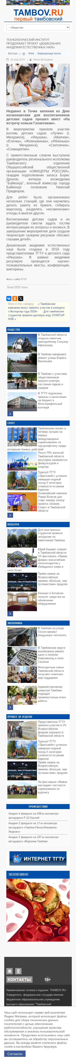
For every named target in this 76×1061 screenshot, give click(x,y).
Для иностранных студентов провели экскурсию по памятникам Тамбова (51, 535)
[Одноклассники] (14, 298)
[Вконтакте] (9, 970)
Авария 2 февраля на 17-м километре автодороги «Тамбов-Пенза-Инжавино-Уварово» (32, 827)
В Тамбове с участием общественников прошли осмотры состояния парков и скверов (52, 380)
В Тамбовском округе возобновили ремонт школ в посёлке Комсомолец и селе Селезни (51, 654)
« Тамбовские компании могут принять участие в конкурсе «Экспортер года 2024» (36, 307)
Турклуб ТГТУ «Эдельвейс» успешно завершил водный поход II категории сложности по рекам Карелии (52, 481)
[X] (20, 298)
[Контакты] (19, 979)
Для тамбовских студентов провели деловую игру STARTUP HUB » (36, 315)
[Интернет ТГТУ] (38, 858)
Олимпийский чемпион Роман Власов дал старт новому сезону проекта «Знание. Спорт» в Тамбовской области (52, 502)
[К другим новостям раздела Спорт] (10, 515)
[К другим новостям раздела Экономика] (10, 707)
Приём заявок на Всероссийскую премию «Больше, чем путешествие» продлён (53, 579)
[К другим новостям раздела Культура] (10, 613)
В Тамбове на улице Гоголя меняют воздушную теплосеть (52, 632)
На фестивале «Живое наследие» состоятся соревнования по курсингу (52, 787)
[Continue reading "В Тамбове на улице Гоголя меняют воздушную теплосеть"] (22, 635)
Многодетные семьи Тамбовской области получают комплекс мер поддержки (51, 672)
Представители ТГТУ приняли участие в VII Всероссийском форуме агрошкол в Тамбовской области (52, 728)
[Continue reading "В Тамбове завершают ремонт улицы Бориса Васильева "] (22, 361)
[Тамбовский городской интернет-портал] (38, 15)
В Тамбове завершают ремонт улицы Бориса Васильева (52, 358)
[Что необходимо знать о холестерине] (38, 910)
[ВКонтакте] (8, 298)
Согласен (14, 1053)
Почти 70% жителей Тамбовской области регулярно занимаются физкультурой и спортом (52, 459)
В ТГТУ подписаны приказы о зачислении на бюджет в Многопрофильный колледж (52, 400)
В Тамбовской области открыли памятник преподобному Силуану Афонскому (53, 340)
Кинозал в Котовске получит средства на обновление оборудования (51, 598)
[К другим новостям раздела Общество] (10, 414)
